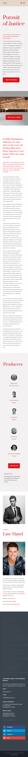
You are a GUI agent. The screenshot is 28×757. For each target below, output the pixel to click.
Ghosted (5, 595)
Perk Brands (14, 754)
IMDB (14, 601)
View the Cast (14, 465)
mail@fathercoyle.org (8, 697)
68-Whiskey (21, 591)
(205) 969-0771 (7, 691)
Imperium (22, 593)
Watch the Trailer (11, 79)
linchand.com (11, 598)
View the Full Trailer (14, 117)
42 (3, 593)
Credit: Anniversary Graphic (9, 720)
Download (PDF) (15, 604)
